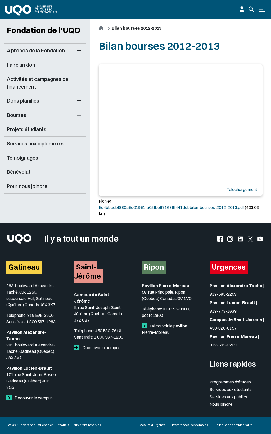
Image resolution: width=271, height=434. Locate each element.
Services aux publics (228, 396)
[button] (79, 51)
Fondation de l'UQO (43, 30)
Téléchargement (242, 189)
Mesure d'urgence (152, 425)
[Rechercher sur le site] (251, 9)
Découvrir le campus (33, 397)
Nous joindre (221, 404)
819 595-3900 (40, 315)
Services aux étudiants (231, 389)
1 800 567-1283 (41, 321)
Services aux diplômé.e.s (35, 143)
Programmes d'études (230, 382)
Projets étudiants (26, 129)
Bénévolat (18, 172)
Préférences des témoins (190, 425)
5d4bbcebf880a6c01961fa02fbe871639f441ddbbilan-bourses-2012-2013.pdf (171, 207)
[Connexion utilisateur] (242, 9)
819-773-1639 (223, 311)
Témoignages (22, 158)
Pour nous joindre (27, 186)
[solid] (10, 397)
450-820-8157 (223, 328)
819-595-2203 (223, 294)
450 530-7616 (108, 330)
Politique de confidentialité (233, 425)
